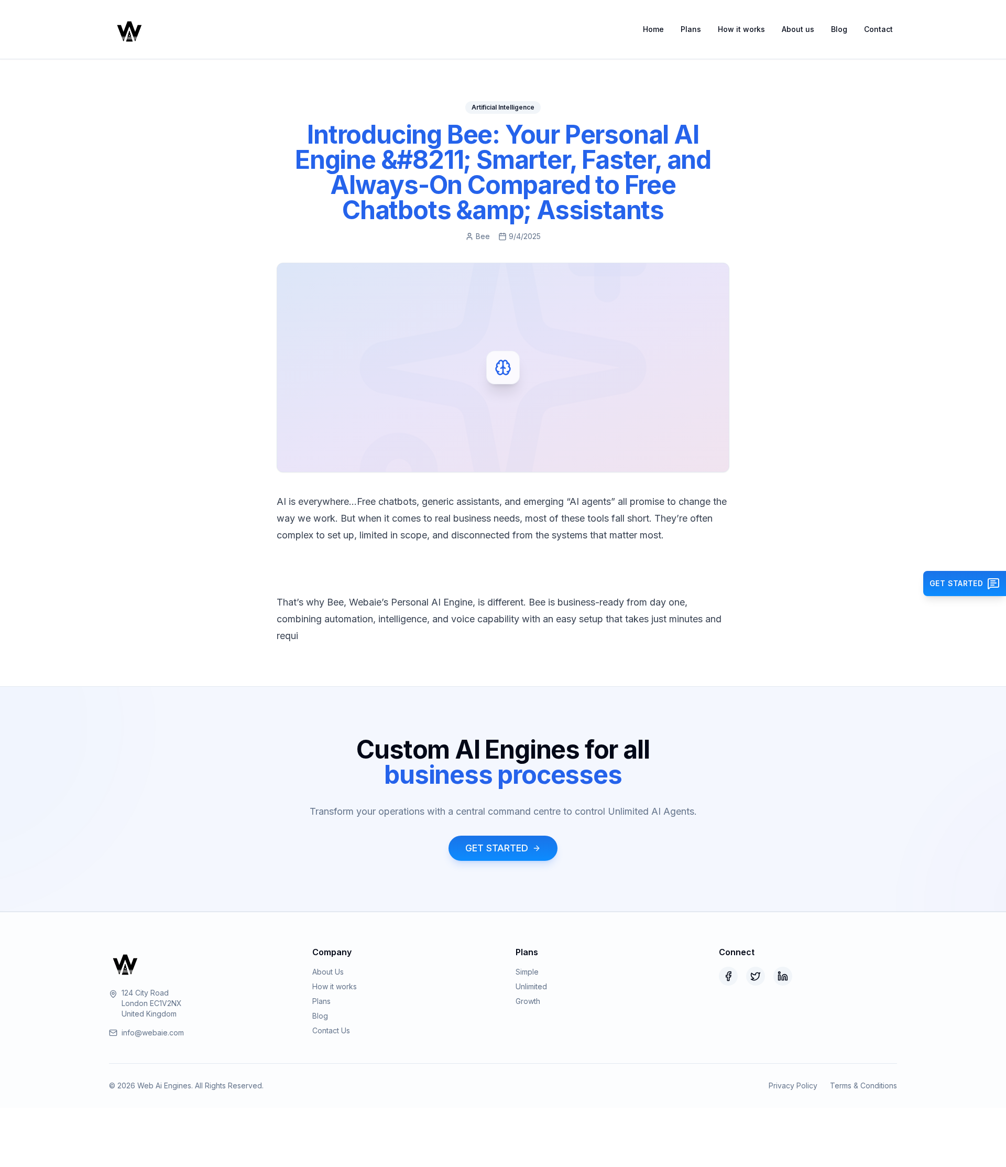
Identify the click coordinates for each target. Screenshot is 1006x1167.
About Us (328, 971)
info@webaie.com (153, 1032)
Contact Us (331, 1030)
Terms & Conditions (863, 1085)
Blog (839, 29)
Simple (527, 971)
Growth (528, 1001)
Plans (691, 29)
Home (653, 29)
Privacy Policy (793, 1085)
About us (798, 29)
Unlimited (531, 986)
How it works (741, 29)
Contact (878, 29)
